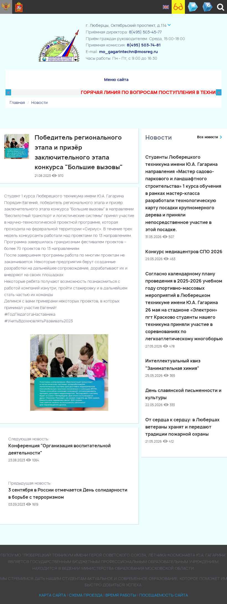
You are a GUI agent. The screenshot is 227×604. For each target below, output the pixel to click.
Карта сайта (52, 595)
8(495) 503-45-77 (145, 32)
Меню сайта (116, 79)
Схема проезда (85, 595)
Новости (39, 102)
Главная (17, 102)
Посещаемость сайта (163, 595)
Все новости (207, 137)
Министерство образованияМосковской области (19, 7)
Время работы (120, 595)
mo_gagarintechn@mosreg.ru (128, 51)
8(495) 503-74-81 (144, 45)
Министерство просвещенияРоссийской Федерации (6, 7)
